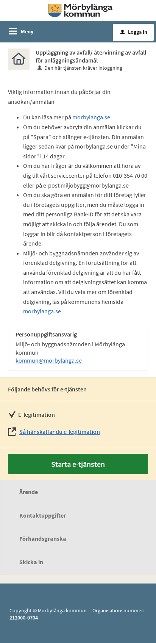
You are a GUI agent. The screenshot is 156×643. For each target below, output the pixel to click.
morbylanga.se (91, 117)
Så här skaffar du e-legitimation (59, 431)
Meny (27, 31)
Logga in (133, 31)
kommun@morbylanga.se (49, 360)
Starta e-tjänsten (78, 464)
